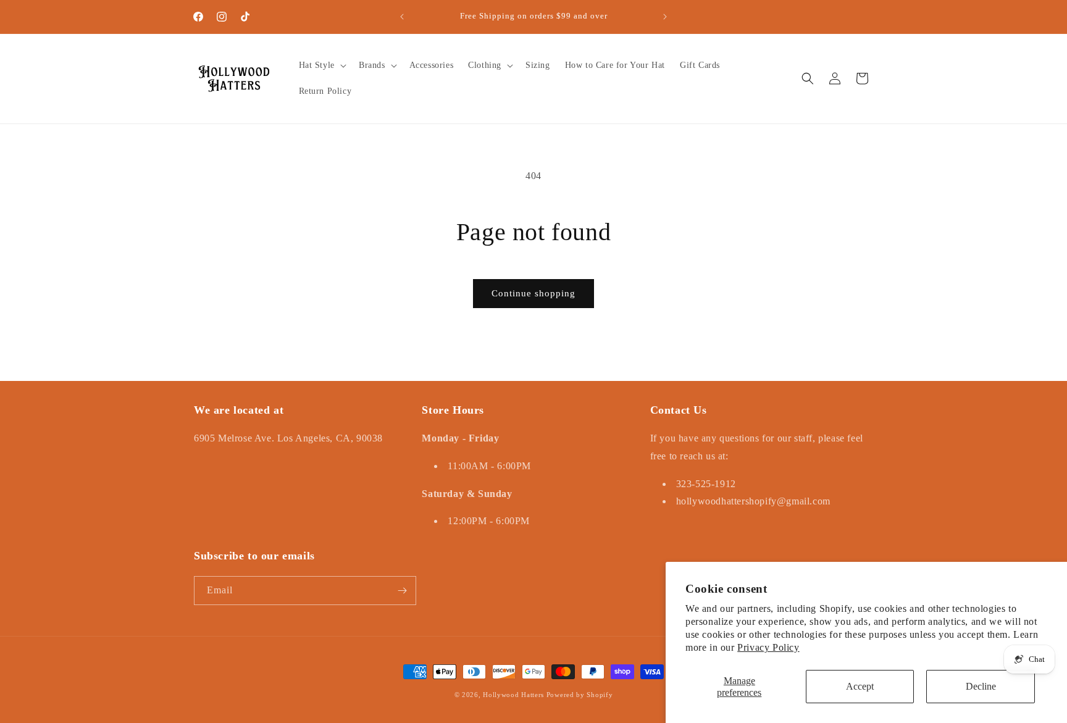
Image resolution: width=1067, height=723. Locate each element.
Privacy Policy (768, 647)
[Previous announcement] (402, 16)
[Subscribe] (402, 590)
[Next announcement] (665, 16)
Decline (981, 686)
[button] (321, 65)
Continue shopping (533, 293)
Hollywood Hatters (513, 694)
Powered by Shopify (579, 694)
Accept (860, 686)
